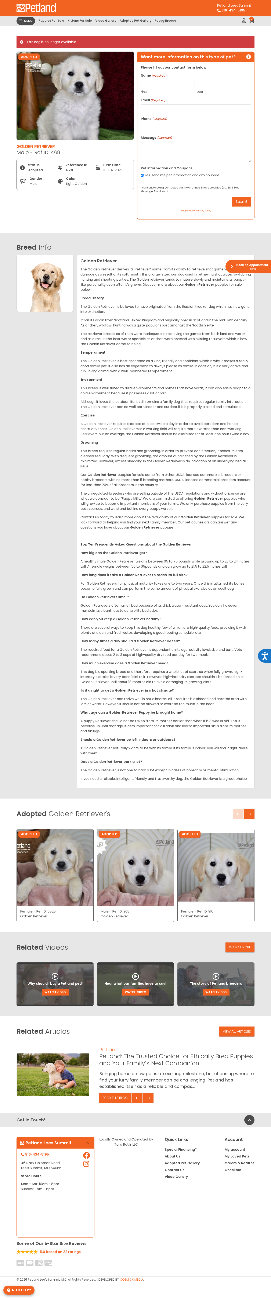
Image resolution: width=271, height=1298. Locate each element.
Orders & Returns (239, 1163)
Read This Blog (115, 1097)
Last (200, 91)
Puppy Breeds (165, 20)
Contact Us (174, 1169)
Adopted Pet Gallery (135, 20)
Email (153, 100)
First (144, 91)
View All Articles (237, 1031)
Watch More (240, 947)
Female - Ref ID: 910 (197, 911)
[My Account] (244, 21)
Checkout (233, 1169)
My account (235, 1149)
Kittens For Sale (80, 20)
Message (156, 137)
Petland (109, 1049)
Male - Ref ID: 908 (115, 911)
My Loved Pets (237, 1156)
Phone (154, 118)
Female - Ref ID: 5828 (38, 911)
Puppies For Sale (51, 20)
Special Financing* (181, 1149)
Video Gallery (105, 20)
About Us (172, 1156)
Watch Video (55, 992)
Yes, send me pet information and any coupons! (182, 175)
